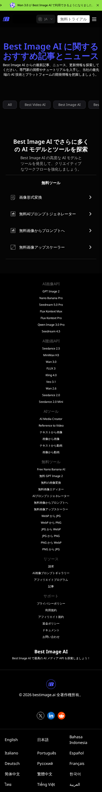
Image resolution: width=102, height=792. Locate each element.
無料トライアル (73, 19)
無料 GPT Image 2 (51, 476)
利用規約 (51, 610)
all (10, 104)
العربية (75, 784)
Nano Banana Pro (51, 298)
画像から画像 (51, 439)
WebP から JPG (51, 516)
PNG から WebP (51, 543)
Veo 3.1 (51, 382)
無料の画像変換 (51, 483)
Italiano (11, 753)
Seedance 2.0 (51, 395)
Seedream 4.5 (51, 331)
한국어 (75, 774)
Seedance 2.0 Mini (51, 402)
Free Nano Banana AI (51, 469)
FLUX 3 (51, 368)
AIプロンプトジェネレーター (51, 496)
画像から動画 (51, 452)
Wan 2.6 (51, 388)
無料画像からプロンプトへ (51, 503)
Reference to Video (51, 426)
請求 (51, 566)
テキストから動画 (51, 446)
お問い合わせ (51, 637)
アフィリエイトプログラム (51, 580)
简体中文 (12, 774)
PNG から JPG (51, 549)
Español (77, 753)
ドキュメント (51, 630)
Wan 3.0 (51, 362)
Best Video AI (35, 104)
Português (46, 753)
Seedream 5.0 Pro (51, 305)
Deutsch (12, 763)
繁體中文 (44, 774)
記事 (51, 586)
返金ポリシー (51, 623)
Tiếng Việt (46, 784)
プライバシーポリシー (51, 603)
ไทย (8, 784)
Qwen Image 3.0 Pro (51, 325)
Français (77, 763)
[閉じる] (97, 5)
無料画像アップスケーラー (51, 509)
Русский (45, 763)
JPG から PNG (51, 536)
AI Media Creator (51, 419)
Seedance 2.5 (51, 348)
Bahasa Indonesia (78, 739)
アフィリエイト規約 (51, 617)
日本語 (43, 739)
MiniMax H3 (51, 355)
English (11, 739)
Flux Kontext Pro (51, 318)
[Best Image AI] (6, 19)
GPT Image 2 (51, 291)
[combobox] (45, 19)
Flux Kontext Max (51, 311)
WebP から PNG (51, 523)
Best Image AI (69, 104)
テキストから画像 (51, 432)
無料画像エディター (51, 489)
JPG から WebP (51, 529)
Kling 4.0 (51, 375)
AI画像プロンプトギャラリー (51, 573)
